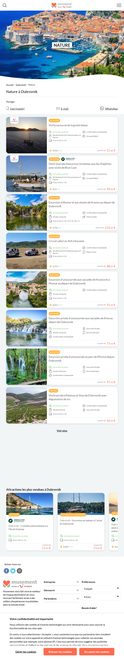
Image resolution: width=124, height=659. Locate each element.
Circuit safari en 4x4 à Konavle (66, 241)
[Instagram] (19, 570)
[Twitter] (13, 570)
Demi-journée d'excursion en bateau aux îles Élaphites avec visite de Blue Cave (80, 165)
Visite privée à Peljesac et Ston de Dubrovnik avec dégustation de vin (78, 397)
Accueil (9, 84)
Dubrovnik (21, 84)
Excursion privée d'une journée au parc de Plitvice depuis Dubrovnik (81, 358)
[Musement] (62, 5)
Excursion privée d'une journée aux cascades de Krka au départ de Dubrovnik (81, 320)
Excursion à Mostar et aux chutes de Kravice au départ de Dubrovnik (82, 204)
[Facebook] (6, 570)
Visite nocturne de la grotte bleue (68, 125)
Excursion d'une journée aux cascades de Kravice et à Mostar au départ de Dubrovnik (79, 281)
